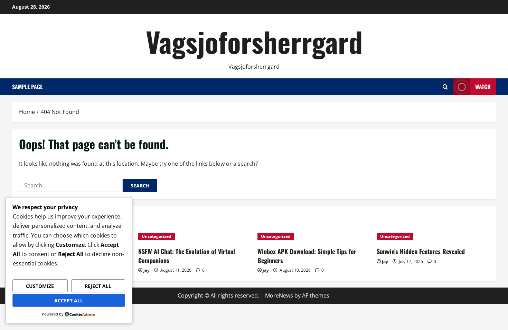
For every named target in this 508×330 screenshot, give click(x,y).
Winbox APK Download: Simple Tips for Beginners (306, 255)
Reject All (98, 286)
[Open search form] (445, 87)
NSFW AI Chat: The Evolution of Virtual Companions (186, 255)
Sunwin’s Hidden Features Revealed (421, 251)
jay (146, 270)
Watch (483, 86)
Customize (40, 286)
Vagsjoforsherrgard (254, 41)
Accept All (68, 300)
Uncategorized (156, 236)
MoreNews (279, 295)
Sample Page (27, 86)
